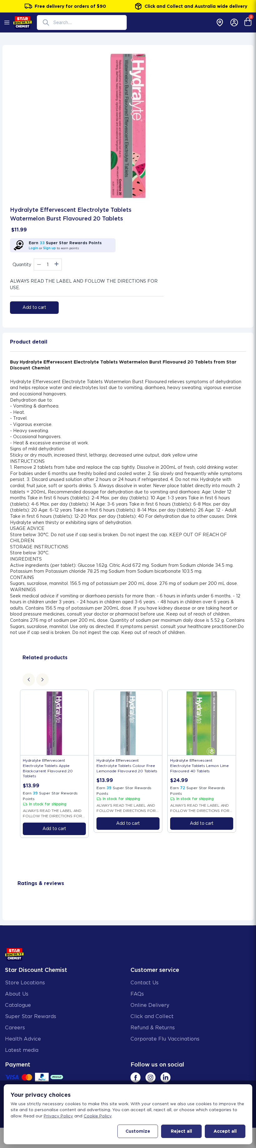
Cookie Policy (97, 1116)
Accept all (225, 1131)
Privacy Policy (58, 1116)
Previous (13, 763)
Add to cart (34, 307)
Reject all (181, 1131)
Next (243, 763)
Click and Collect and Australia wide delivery (196, 6)
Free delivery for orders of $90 (70, 6)
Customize (138, 1131)
